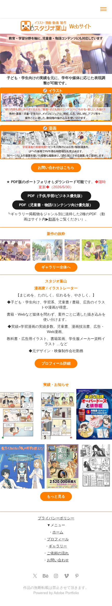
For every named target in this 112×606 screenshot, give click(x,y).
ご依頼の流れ (58, 553)
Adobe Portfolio (66, 593)
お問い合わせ (58, 560)
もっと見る (56, 496)
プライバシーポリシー (56, 518)
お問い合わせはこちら (56, 167)
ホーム (57, 532)
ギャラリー (58, 546)
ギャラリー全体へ (56, 267)
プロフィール (58, 539)
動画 (52, 219)
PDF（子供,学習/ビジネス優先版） (56, 196)
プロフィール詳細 (56, 363)
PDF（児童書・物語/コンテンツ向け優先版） (56, 205)
